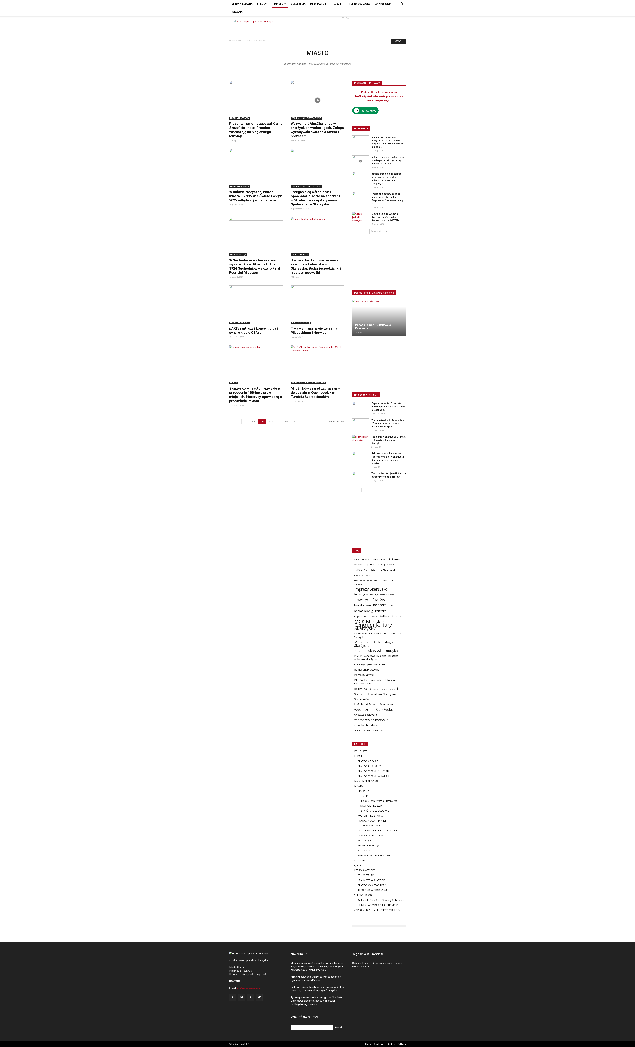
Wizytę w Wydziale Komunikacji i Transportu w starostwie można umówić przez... (388, 423)
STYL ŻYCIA (364, 850)
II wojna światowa (362, 575)
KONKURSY (360, 751)
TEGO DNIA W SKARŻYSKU (372, 890)
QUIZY (357, 865)
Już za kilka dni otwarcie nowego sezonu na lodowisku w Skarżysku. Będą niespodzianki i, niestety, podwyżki (317, 266)
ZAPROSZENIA (383, 3)
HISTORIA (363, 795)
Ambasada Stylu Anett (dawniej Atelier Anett (381, 900)
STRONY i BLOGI (363, 895)
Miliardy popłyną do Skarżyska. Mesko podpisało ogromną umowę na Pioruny (388, 160)
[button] (402, 4)
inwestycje (361, 594)
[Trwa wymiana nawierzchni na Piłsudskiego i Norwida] (317, 304)
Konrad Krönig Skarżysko (370, 611)
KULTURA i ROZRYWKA (239, 118)
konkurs (391, 605)
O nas (368, 1044)
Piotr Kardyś (359, 664)
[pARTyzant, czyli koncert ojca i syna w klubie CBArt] (256, 304)
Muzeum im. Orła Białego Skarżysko (373, 643)
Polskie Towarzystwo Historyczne (379, 800)
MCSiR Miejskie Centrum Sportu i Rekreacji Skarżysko (377, 635)
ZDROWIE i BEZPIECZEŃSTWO (374, 855)
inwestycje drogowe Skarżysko (383, 594)
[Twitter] (259, 997)
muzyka (392, 650)
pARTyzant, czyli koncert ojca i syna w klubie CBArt (253, 330)
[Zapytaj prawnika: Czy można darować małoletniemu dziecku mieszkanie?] (360, 407)
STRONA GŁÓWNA (242, 3)
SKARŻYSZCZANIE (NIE (370, 771)
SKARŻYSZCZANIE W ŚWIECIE (374, 776)
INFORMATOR (318, 3)
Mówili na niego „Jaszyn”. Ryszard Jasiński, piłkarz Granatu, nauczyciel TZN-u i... (387, 217)
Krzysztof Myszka (362, 616)
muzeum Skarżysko (369, 650)
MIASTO (278, 3)
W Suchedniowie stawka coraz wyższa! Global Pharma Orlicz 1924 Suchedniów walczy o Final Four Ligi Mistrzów (254, 266)
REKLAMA (237, 11)
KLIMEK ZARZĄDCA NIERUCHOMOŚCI (378, 904)
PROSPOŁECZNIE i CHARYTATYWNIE (306, 118)
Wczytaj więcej (378, 231)
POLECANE (360, 860)
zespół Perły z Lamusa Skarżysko (368, 730)
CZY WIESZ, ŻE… (366, 875)
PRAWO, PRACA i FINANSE (372, 820)
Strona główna (236, 40)
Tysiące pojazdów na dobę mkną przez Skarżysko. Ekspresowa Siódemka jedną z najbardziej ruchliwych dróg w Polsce (317, 1001)
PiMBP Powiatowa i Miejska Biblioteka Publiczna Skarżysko (376, 657)
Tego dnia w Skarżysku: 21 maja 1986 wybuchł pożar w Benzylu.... (388, 440)
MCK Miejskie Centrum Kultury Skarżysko (373, 625)
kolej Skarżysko (362, 605)
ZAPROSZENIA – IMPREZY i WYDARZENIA (377, 909)
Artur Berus (379, 559)
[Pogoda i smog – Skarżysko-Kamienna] (379, 318)
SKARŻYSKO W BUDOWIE (375, 810)
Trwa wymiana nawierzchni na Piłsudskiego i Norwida (314, 330)
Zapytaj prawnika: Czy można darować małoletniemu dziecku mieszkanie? (388, 406)
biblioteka (393, 559)
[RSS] (250, 997)
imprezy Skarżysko (370, 589)
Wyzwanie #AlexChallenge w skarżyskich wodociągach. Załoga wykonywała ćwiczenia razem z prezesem (317, 130)
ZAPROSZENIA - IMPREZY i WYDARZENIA (308, 383)
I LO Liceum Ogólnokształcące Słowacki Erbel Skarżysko (374, 582)
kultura (385, 616)
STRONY (262, 3)
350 (271, 421)
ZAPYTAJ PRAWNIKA (372, 825)
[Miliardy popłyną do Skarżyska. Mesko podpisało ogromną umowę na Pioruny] (360, 161)
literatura (396, 616)
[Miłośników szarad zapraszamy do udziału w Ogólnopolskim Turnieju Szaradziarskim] (317, 364)
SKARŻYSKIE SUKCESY (369, 766)
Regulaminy (379, 1044)
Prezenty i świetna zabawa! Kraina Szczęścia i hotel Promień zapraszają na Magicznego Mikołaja (255, 130)
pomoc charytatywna (366, 669)
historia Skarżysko (384, 570)
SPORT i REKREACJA (238, 254)
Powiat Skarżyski (364, 675)
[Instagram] (241, 997)
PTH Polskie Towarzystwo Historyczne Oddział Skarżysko (375, 681)
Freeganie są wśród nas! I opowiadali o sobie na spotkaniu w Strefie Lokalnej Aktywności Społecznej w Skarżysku (316, 198)
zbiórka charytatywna (368, 725)
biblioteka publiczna (366, 564)
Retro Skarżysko (371, 689)
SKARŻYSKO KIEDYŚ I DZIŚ (372, 885)
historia (361, 570)
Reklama (402, 1044)
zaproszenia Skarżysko (371, 720)
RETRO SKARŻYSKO (360, 3)
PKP (383, 664)
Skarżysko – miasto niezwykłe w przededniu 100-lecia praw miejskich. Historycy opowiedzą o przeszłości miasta (255, 394)
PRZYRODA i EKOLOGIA (370, 835)
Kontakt (391, 1044)
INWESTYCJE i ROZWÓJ (301, 323)
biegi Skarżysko (387, 565)
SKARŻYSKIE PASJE (368, 761)
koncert (379, 605)
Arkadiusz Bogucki (362, 559)
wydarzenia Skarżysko (373, 709)
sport (394, 688)
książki (375, 616)
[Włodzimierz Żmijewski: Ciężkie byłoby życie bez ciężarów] (360, 477)
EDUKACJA (363, 790)
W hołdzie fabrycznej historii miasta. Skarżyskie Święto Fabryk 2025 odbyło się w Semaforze (255, 196)
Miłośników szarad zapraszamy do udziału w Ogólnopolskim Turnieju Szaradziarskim (315, 392)
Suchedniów (361, 699)
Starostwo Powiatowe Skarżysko (375, 694)
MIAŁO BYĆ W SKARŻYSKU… (373, 880)
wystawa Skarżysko (365, 714)
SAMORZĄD (364, 840)
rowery (384, 689)
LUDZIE (337, 3)
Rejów (358, 689)
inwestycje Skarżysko (371, 600)
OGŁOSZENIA (298, 3)
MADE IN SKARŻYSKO (366, 781)
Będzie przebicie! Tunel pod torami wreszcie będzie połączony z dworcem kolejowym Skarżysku (317, 989)
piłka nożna (373, 664)
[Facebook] (232, 997)
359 (286, 421)
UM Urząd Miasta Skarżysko (373, 704)
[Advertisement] (345, 27)
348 (253, 421)
